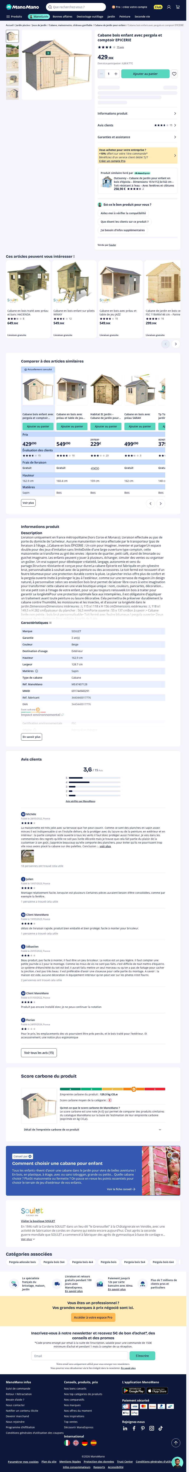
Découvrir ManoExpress (78, 1427)
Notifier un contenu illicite (22, 1410)
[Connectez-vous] (169, 7)
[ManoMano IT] (67, 1443)
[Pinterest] (143, 1428)
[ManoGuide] (177, 1462)
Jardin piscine (23, 25)
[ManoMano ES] (94, 1443)
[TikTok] (161, 1428)
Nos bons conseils (75, 1388)
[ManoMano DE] (85, 1443)
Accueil (9, 25)
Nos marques (72, 1405)
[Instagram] (152, 1428)
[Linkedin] (125, 1428)
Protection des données (99, 1461)
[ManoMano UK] (76, 1443)
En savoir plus (128, 1368)
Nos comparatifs (74, 1399)
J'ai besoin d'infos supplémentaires (123, 230)
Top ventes (71, 1421)
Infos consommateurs (76, 1467)
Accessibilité (115, 1467)
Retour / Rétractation (19, 1394)
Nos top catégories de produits (83, 1394)
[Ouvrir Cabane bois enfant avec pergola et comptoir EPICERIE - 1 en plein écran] (57, 65)
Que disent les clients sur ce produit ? (124, 221)
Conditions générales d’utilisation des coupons (35, 1433)
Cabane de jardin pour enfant (110, 25)
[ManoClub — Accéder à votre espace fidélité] (158, 7)
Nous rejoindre (15, 1421)
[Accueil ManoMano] (23, 7)
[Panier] (178, 7)
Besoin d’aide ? (15, 1399)
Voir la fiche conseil (119, 1189)
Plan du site (49, 1461)
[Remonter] (175, 1442)
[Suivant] (175, 344)
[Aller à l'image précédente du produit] (29, 65)
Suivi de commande (18, 1388)
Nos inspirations (74, 1416)
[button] (137, 180)
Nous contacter (15, 1405)
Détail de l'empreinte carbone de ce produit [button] (51, 1129)
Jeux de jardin (39, 25)
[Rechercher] (50, 7)
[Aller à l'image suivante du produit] (84, 65)
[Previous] (150, 503)
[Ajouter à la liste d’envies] (174, 73)
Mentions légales (70, 1461)
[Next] (160, 503)
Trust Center (125, 1461)
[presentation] (160, 1129)
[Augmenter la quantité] (116, 73)
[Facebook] (134, 1428)
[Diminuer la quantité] (101, 73)
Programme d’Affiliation (20, 1427)
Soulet (112, 244)
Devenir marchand (17, 1416)
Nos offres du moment (78, 1410)
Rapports (99, 1467)
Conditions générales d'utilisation (157, 1461)
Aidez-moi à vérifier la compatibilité (123, 213)
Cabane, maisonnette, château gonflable (70, 25)
